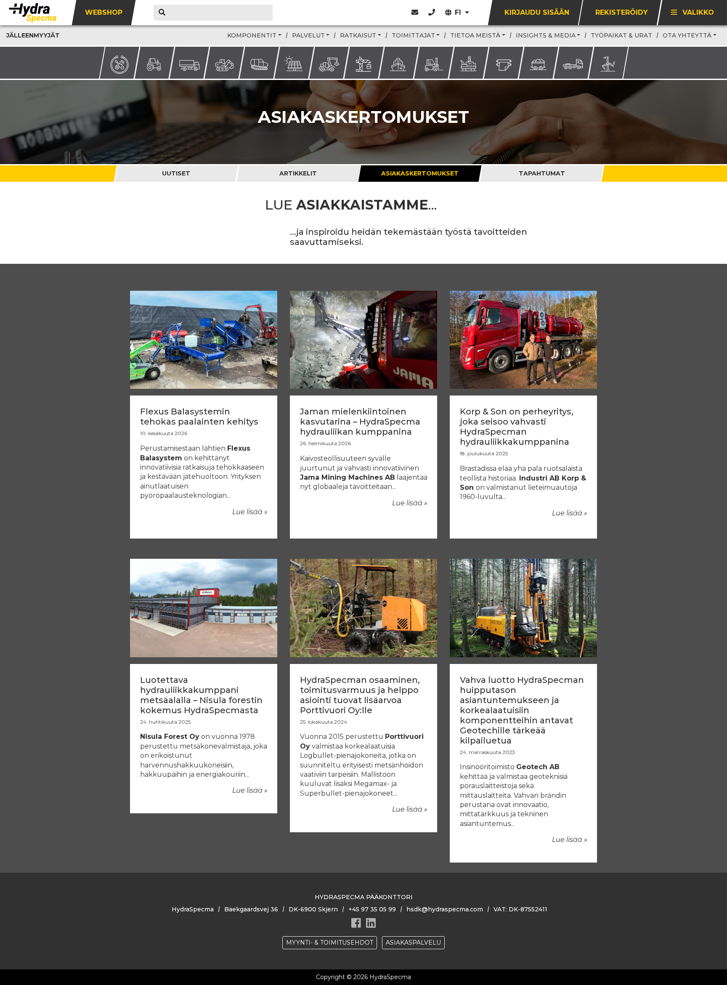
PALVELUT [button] (308, 35)
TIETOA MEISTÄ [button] (475, 35)
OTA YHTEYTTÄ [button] (687, 35)
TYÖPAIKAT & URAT (621, 35)
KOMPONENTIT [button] (251, 35)
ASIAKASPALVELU (413, 942)
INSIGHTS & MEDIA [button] (546, 35)
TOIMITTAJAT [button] (413, 35)
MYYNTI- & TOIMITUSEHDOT (329, 942)
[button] (432, 12)
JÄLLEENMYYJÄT (33, 35)
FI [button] (459, 12)
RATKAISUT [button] (358, 35)
